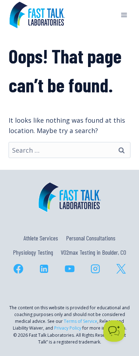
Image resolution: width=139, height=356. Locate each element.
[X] (120, 269)
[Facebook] (18, 269)
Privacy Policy (67, 328)
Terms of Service (80, 321)
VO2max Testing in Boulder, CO (93, 252)
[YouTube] (69, 269)
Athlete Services (41, 238)
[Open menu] (123, 14)
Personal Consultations (90, 238)
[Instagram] (95, 269)
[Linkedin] (43, 269)
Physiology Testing (33, 252)
